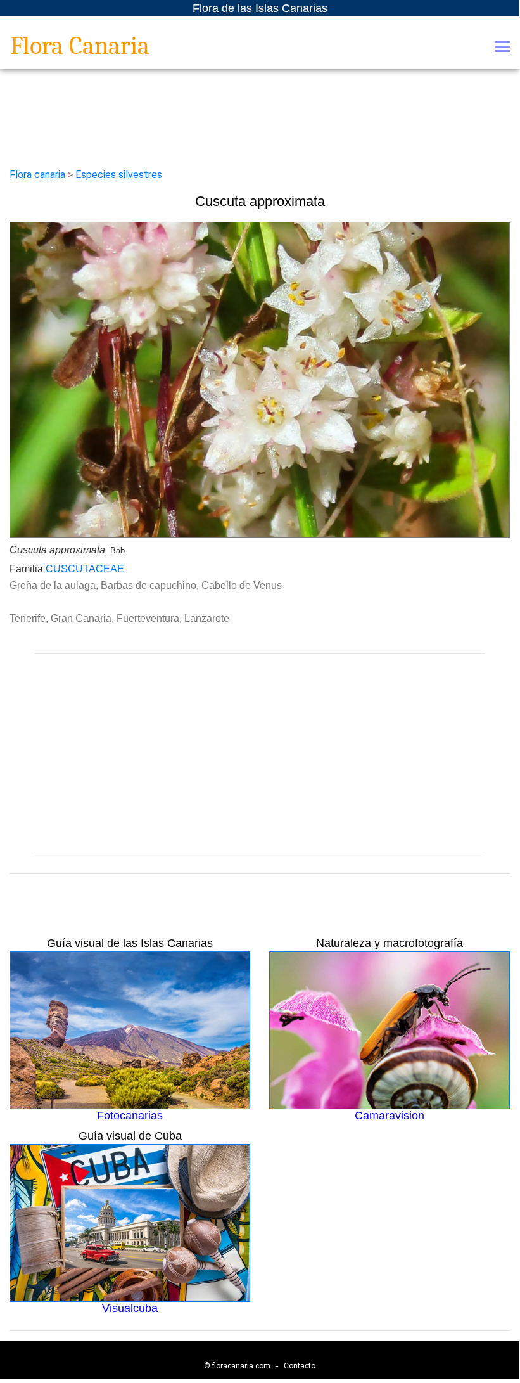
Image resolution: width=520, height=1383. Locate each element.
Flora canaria (37, 175)
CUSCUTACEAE (85, 568)
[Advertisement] (260, 753)
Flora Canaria (79, 45)
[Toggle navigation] (502, 48)
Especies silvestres (118, 175)
